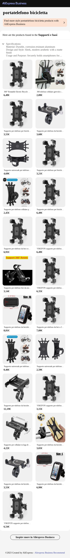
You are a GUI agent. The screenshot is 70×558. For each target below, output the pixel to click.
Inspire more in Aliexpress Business (35, 537)
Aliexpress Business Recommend (50, 553)
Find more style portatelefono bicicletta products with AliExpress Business (31, 22)
